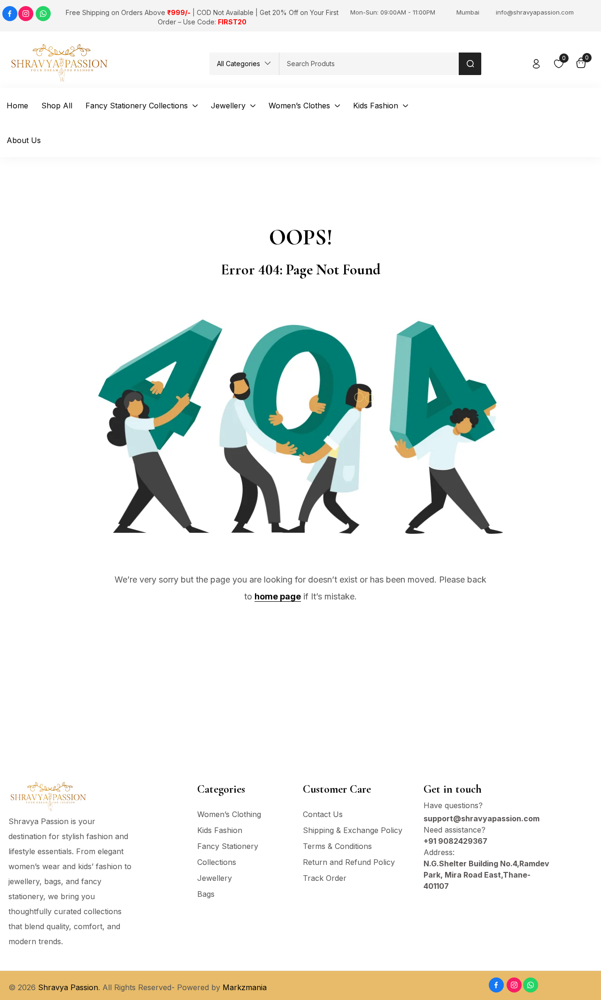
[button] (244, 64)
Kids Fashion (219, 830)
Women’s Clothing (229, 814)
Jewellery (214, 878)
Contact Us (323, 814)
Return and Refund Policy (349, 862)
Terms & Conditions (337, 846)
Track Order (325, 878)
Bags (206, 894)
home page (277, 596)
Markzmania (245, 987)
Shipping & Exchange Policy (352, 830)
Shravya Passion (68, 987)
